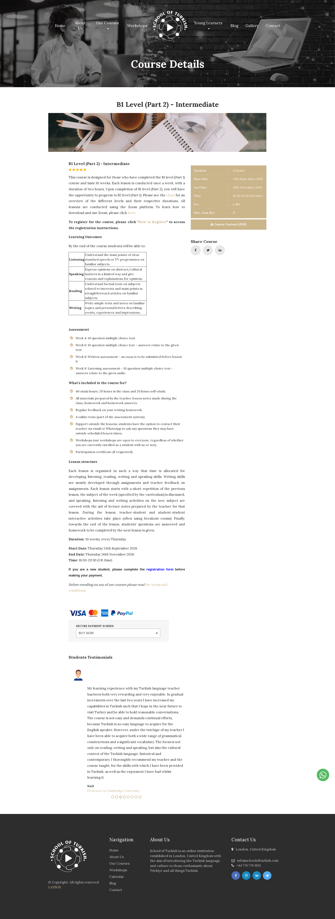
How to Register (152, 222)
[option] (137, 700)
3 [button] (121, 797)
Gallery (252, 25)
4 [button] (125, 797)
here (131, 213)
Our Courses (107, 23)
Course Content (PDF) (230, 224)
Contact (273, 25)
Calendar (116, 877)
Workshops (137, 25)
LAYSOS (54, 887)
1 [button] (113, 797)
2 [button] (117, 797)
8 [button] (140, 797)
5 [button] (129, 797)
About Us (80, 26)
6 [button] (133, 797)
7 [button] (136, 797)
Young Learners (208, 23)
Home (61, 25)
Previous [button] (66, 730)
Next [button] (71, 730)
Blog (234, 25)
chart (170, 195)
